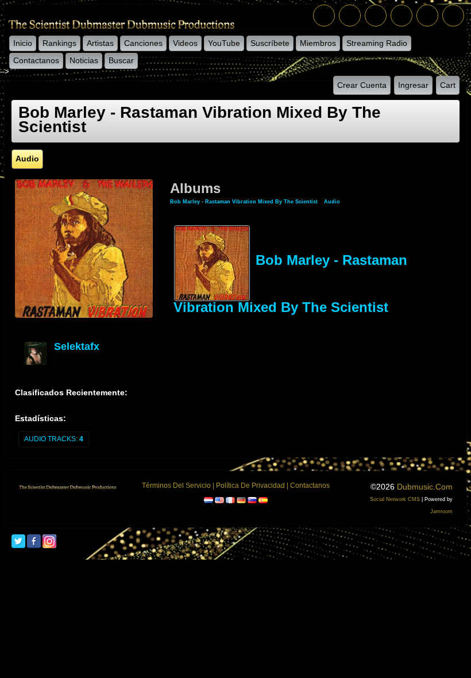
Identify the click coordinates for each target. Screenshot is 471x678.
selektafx (76, 346)
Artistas (100, 43)
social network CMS (395, 499)
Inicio (22, 43)
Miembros (318, 43)
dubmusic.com (425, 486)
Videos (185, 43)
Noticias (84, 60)
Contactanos (36, 60)
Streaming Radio (376, 43)
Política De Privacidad (250, 485)
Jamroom (441, 511)
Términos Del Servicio (176, 485)
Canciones (143, 43)
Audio (332, 202)
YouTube (224, 43)
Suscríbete (269, 43)
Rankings (59, 43)
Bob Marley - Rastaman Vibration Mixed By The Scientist (244, 202)
